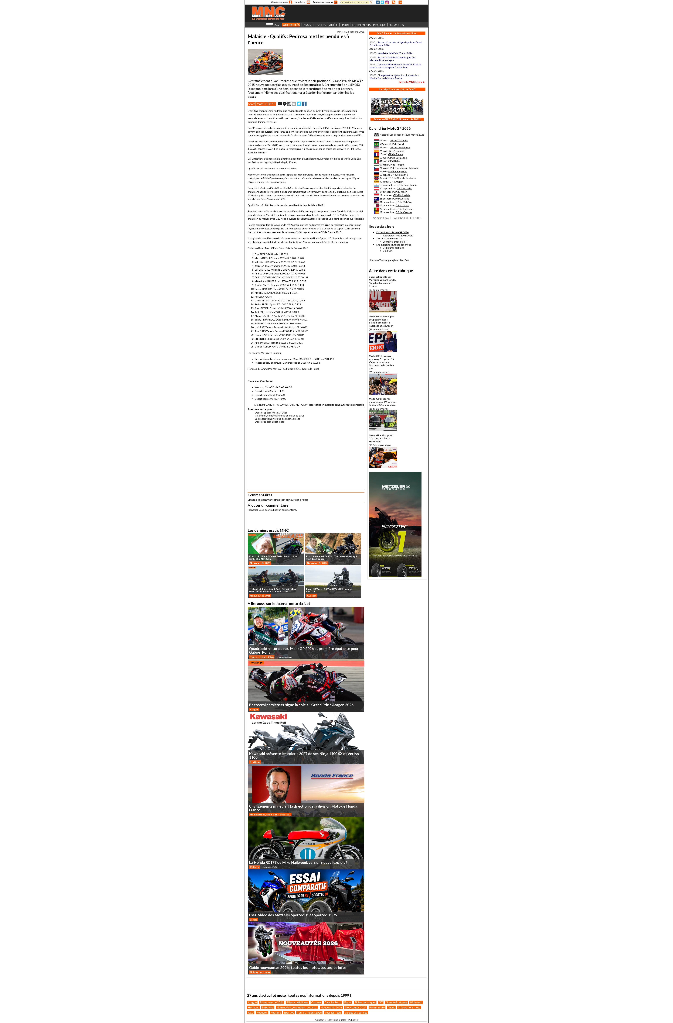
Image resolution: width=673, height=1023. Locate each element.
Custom (311, 595)
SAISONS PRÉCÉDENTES (407, 217)
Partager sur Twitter (299, 104)
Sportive (289, 1012)
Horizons (253, 1007)
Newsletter (300, 2)
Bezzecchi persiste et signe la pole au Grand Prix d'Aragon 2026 (396, 44)
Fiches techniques (365, 1002)
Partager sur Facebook (304, 104)
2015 (272, 103)
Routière (276, 1012)
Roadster (262, 1012)
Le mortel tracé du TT (395, 241)
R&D (251, 1012)
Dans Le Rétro (332, 1002)
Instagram (387, 2)
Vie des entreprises (355, 1012)
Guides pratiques (260, 972)
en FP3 (358, 135)
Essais (253, 919)
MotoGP (262, 103)
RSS (393, 2)
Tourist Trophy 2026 (262, 656)
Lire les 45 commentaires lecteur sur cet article (278, 499)
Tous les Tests (333, 1012)
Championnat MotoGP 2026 (392, 232)
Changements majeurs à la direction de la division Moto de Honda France (394, 77)
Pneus (391, 1007)
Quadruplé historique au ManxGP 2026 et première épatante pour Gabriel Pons (395, 66)
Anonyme (290, 2)
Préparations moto (409, 1007)
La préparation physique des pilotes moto (277, 418)
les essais (271, 121)
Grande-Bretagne (396, 1002)
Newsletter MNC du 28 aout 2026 (395, 53)
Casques (316, 1002)
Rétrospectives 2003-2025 (398, 235)
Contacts (320, 1019)
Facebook (378, 2)
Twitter (382, 2)
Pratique (255, 761)
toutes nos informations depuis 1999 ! (319, 995)
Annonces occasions (323, 2)
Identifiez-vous (256, 509)
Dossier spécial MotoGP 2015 (271, 412)
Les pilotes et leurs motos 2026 (407, 134)
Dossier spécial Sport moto (269, 421)
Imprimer (289, 104)
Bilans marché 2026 (271, 1002)
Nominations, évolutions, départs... (270, 814)
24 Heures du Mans (393, 247)
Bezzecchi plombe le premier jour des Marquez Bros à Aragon (393, 59)
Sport (251, 103)
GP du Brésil (397, 143)
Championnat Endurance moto (394, 244)
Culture (254, 867)
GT (381, 1002)
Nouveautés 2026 (260, 563)
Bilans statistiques (297, 1002)
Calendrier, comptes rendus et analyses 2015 (279, 415)
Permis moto (377, 1007)
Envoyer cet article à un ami (294, 104)
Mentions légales (337, 1019)
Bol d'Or (387, 250)
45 (280, 103)
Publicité (353, 1019)
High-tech (416, 1002)
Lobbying (268, 1007)
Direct (400, 2)
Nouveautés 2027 (355, 1007)
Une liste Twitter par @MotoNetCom (389, 260)
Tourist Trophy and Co (389, 238)
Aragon (254, 709)
